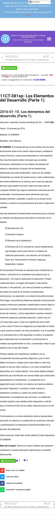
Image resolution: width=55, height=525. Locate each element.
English (36, 2)
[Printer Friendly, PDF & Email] (9, 68)
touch (27, 15)
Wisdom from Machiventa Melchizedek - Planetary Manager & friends (28, 36)
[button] (49, 38)
